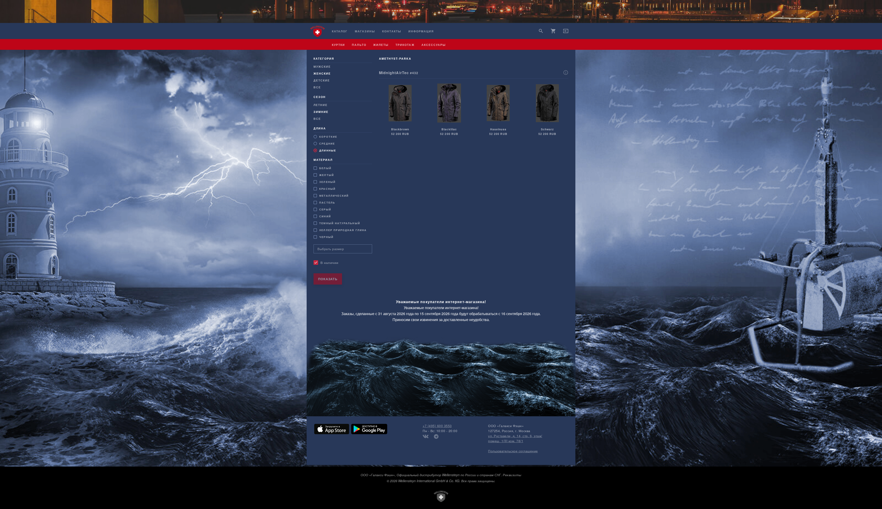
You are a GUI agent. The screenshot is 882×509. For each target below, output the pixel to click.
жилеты (381, 45)
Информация (421, 31)
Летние (321, 105)
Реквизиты (512, 475)
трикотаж (405, 45)
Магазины (365, 31)
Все (317, 87)
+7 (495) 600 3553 (437, 425)
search (541, 31)
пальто (359, 45)
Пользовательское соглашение (513, 451)
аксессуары (433, 45)
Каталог (340, 31)
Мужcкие (322, 66)
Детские (322, 80)
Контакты (391, 31)
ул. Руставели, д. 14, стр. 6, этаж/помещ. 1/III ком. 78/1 (515, 438)
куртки (338, 45)
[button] (565, 32)
